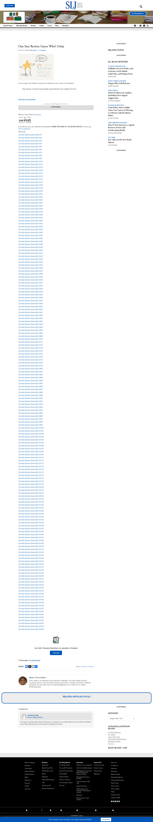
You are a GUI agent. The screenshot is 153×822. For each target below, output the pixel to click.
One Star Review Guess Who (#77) (30, 360)
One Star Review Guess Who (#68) (30, 333)
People (27, 786)
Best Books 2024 (47, 768)
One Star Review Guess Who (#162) (31, 611)
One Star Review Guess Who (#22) (30, 197)
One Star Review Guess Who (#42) (30, 256)
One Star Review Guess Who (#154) (31, 588)
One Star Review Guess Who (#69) (30, 336)
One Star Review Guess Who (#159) (31, 602)
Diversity (27, 783)
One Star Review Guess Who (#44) (30, 262)
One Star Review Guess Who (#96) (30, 416)
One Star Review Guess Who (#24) (30, 203)
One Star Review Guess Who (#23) (30, 200)
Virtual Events (98, 771)
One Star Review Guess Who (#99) (30, 425)
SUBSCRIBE (9, 5)
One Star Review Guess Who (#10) (30, 161)
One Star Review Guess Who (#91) (30, 401)
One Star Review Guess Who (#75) (30, 354)
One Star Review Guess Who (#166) (31, 623)
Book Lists (45, 765)
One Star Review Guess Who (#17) (30, 182)
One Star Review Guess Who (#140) (31, 546)
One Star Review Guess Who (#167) (31, 626)
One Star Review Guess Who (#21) (30, 194)
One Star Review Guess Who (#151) (31, 579)
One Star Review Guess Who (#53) (30, 289)
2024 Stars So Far (47, 771)
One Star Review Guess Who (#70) (30, 339)
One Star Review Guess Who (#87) (30, 389)
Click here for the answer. (27, 99)
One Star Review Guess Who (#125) (31, 502)
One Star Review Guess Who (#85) (30, 383)
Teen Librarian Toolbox (66, 782)
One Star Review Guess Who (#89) (30, 395)
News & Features (30, 762)
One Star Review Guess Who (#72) (30, 345)
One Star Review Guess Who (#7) (30, 152)
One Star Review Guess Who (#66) (30, 327)
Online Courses (98, 768)
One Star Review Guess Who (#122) (31, 493)
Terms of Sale (115, 789)
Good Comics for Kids (66, 771)
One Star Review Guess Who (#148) (31, 570)
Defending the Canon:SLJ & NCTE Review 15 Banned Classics (84, 772)
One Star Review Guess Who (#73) (30, 348)
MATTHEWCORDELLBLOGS (117, 739)
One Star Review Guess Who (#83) (30, 377)
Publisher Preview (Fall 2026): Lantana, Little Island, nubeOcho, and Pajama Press (120, 71)
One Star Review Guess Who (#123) (31, 496)
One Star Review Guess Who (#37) (30, 241)
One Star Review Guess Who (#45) (30, 265)
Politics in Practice (64, 780)
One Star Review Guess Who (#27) (30, 212)
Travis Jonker (33, 50)
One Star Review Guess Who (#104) (31, 440)
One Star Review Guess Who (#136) (31, 534)
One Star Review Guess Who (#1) (30, 135)
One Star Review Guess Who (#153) (31, 585)
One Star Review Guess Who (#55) (30, 295)
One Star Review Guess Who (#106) (31, 446)
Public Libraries (29, 774)
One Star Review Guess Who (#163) (31, 614)
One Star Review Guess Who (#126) (31, 505)
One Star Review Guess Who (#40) (30, 250)
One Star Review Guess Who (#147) (31, 567)
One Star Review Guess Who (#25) (30, 206)
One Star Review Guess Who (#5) (30, 146)
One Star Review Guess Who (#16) (30, 179)
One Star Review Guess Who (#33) (30, 229)
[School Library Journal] (113, 810)
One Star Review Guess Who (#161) (31, 608)
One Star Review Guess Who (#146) (31, 564)
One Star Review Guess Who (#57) (30, 300)
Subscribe (114, 771)
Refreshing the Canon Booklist (82, 777)
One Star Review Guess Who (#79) (30, 366)
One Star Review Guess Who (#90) (30, 398)
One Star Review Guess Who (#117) (31, 478)
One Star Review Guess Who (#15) (30, 176)
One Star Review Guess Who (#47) (30, 271)
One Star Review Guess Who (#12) (30, 167)
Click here (37, 114)
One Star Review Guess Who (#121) (31, 490)
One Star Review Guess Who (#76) (30, 357)
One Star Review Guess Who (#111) (31, 460)
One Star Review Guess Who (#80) (30, 369)
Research (79, 795)
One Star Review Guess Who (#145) (31, 561)
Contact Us (114, 765)
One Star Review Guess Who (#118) (31, 481)
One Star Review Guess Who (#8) (30, 155)
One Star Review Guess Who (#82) (30, 374)
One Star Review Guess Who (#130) (31, 517)
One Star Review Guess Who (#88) (30, 392)
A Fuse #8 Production (65, 768)
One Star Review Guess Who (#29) (30, 217)
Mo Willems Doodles (114, 741)
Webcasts (97, 774)
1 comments (42, 50)
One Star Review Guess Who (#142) (31, 552)
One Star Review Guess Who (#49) (30, 277)
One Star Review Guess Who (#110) (31, 457)
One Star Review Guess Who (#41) (30, 253)
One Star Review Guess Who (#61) (30, 312)
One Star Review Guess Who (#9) (30, 158)
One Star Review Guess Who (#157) (31, 596)
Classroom (28, 780)
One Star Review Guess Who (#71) (30, 342)
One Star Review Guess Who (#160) (31, 605)
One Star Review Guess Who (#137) (31, 537)
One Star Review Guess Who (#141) (31, 549)
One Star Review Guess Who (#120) (31, 487)
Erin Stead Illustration (114, 732)
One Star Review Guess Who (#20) (30, 191)
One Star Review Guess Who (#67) (30, 330)
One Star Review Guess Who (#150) (31, 576)
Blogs (26, 777)
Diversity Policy (115, 795)
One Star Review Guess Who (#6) (30, 149)
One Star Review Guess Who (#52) (30, 286)
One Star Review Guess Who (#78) (30, 363)
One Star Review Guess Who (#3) (30, 141)
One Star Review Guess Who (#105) (31, 443)
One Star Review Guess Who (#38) (30, 244)
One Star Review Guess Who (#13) (30, 170)
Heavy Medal (63, 774)
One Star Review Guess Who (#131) (31, 520)
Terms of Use (115, 786)
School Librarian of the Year (83, 782)
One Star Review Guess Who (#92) (30, 404)
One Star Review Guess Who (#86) (30, 386)
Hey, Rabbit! (111, 734)
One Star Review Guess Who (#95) (30, 413)
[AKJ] (50, 810)
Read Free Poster (81, 786)
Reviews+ (28, 765)
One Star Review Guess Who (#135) (31, 531)
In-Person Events (99, 765)
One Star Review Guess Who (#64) (30, 321)
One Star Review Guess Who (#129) (31, 514)
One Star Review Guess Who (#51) (30, 283)
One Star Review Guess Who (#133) (31, 525)
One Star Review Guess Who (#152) (31, 582)
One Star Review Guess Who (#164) (31, 617)
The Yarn (61, 785)
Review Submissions (48, 788)
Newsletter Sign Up (117, 777)
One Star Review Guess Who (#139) (31, 543)
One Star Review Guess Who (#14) (30, 173)
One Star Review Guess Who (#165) (31, 620)
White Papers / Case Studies (82, 798)
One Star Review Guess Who (28, 499)
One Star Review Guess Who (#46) (30, 268)
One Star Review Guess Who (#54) (30, 292)
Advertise (114, 768)
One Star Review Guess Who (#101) (31, 431)
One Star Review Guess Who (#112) (31, 463)
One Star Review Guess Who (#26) (30, 209)
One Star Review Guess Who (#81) (30, 372)
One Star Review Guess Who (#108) (31, 451)
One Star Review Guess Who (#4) (30, 143)
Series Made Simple (48, 780)
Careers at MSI (115, 798)
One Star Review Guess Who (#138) (31, 540)
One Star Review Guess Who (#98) (30, 422)
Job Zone (27, 789)
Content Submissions (117, 780)
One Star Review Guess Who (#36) (30, 238)
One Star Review (34, 660)
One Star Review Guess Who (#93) (30, 407)
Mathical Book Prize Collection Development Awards (83, 790)
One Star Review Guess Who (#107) (31, 448)
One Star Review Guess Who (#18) (30, 185)
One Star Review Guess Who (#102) (31, 434)
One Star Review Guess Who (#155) (31, 591)
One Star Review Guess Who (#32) (30, 226)
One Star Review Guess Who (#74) (30, 351)
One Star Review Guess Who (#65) (30, 324)
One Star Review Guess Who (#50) (30, 280)
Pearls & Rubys (63, 777)
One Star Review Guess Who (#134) (31, 528)
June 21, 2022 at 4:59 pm (35, 717)
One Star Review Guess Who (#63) (30, 318)
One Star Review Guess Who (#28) (30, 215)
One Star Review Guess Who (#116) (31, 475)
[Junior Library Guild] (77, 810)
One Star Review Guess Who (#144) (31, 558)
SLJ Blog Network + (138, 13)
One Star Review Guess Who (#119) (31, 484)
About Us (114, 762)
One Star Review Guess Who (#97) (30, 419)
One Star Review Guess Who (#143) (31, 555)
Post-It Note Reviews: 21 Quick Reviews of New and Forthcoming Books (121, 127)
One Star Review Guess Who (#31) (30, 223)
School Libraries (29, 771)
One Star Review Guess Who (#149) (31, 573)
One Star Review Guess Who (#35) (30, 235)
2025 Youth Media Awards (84, 768)
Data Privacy (114, 783)
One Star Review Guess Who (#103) (31, 437)
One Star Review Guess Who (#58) (30, 303)
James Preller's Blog (114, 737)
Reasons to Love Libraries (84, 765)
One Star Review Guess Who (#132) (31, 522)
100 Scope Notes (64, 765)
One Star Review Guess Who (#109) (31, 454)
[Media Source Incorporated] (26, 810)
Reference (45, 777)
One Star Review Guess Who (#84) (30, 380)
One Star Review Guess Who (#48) (30, 274)
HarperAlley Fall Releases (119, 83)
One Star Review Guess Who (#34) (30, 232)
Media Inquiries (115, 774)
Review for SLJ (46, 785)
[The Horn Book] (61, 810)
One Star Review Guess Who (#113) (31, 466)
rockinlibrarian (31, 715)
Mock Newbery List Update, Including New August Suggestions (120, 95)
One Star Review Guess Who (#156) (31, 594)
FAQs (112, 792)
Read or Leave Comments (85, 667)
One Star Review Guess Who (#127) (31, 508)
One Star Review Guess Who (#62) (30, 315)
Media (44, 774)
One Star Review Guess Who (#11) (30, 164)
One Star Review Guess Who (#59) (30, 306)
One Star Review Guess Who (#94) (30, 410)
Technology (28, 768)
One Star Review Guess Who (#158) (31, 600)
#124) (41, 499)
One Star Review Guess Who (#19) (30, 188)
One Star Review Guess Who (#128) (31, 511)
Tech (43, 782)
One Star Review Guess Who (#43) (30, 259)
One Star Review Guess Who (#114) (31, 469)
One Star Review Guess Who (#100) (31, 428)
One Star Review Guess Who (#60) (30, 309)
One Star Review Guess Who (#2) (30, 138)
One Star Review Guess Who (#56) (30, 297)
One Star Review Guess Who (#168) (31, 629)
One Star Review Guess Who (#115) (31, 472)
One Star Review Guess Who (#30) (30, 220)
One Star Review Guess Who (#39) (30, 247)
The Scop (111, 744)
